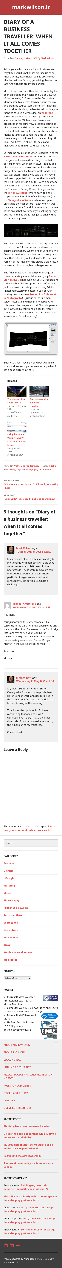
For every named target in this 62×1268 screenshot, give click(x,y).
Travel (7, 945)
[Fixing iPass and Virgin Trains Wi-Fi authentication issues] (16, 427)
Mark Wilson (47, 58)
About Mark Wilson (17, 1045)
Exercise (9, 870)
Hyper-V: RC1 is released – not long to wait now (29, 497)
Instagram (12, 1248)
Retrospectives (13, 915)
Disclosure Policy (16, 1093)
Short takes (11, 922)
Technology (11, 937)
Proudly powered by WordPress (19, 1258)
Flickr (18, 1248)
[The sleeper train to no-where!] (16, 391)
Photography (11, 900)
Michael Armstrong (24, 603)
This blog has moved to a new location (27, 1126)
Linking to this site (17, 1067)
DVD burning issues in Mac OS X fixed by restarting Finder (31, 484)
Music (7, 893)
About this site (14, 1052)
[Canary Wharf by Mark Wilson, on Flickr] (31, 236)
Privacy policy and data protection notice (28, 1076)
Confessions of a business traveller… (38, 403)
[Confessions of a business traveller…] (39, 391)
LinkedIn (6, 1248)
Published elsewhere (16, 907)
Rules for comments (17, 1085)
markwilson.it (31, 7)
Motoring (9, 885)
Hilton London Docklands (19, 156)
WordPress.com (11, 1262)
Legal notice (12, 1059)
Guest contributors (17, 1108)
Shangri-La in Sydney (20, 200)
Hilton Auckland (17, 192)
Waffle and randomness (26, 465)
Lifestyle (9, 878)
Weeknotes (10, 959)
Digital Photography (27, 469)
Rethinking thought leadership (22, 1156)
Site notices (11, 930)
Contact (9, 1100)
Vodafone (47, 113)
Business (9, 863)
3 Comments (47, 469)
